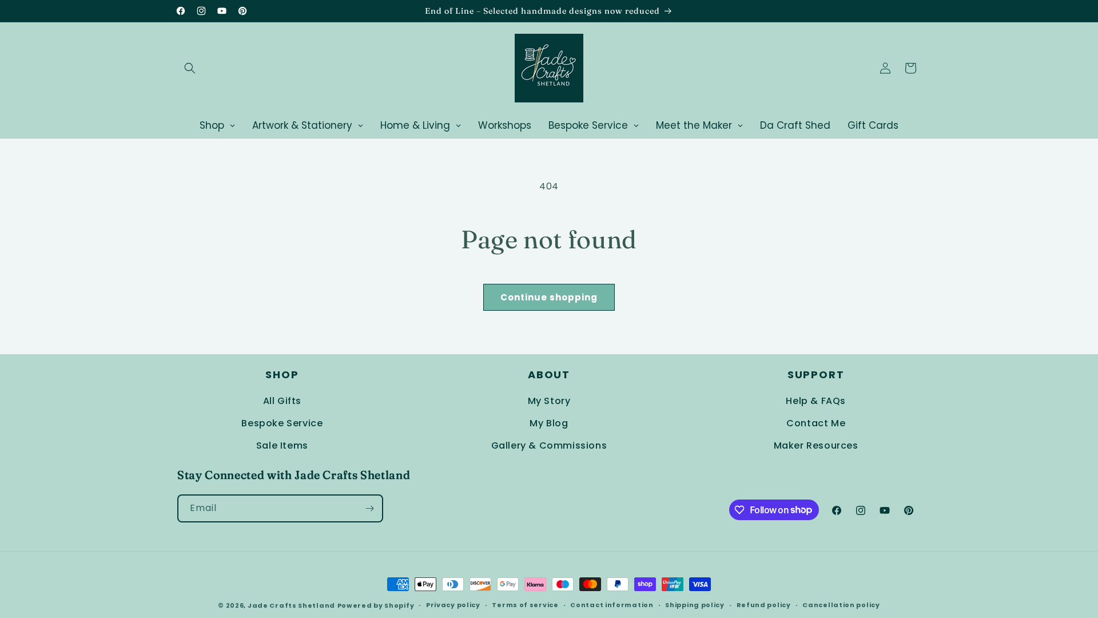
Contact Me (815, 423)
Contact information (611, 604)
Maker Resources (816, 445)
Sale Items (282, 445)
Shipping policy (695, 604)
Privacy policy (453, 604)
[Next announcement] (693, 11)
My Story (549, 400)
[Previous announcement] (404, 11)
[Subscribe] (369, 508)
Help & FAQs (816, 400)
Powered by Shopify (376, 605)
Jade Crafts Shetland (291, 605)
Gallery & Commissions (549, 445)
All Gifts (282, 400)
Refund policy (764, 604)
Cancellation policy (841, 604)
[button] (189, 68)
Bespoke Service (282, 423)
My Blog (549, 423)
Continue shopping (549, 297)
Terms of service (525, 604)
